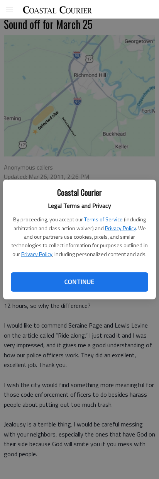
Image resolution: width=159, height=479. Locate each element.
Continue (79, 281)
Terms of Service (103, 219)
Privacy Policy (120, 228)
